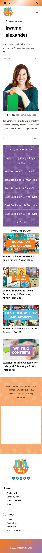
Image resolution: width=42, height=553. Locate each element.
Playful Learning (14, 500)
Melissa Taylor (25, 114)
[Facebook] (5, 3)
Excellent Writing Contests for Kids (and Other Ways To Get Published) (20, 366)
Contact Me (12, 523)
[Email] (26, 542)
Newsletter (11, 527)
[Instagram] (14, 3)
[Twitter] (16, 542)
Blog (9, 504)
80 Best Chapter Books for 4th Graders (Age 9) (20, 330)
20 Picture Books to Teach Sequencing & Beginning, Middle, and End (18, 294)
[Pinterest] (30, 542)
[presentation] (21, 243)
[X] (9, 3)
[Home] (6, 21)
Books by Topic (14, 493)
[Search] (35, 138)
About (9, 519)
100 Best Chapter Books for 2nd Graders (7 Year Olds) (18, 258)
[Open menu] (37, 12)
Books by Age (13, 497)
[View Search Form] (37, 3)
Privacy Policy (13, 530)
